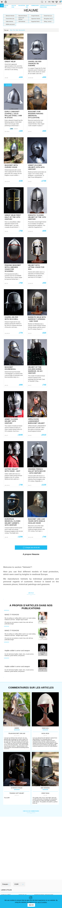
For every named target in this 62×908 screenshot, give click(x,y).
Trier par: (6, 30)
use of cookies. (42, 902)
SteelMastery (6, 2)
